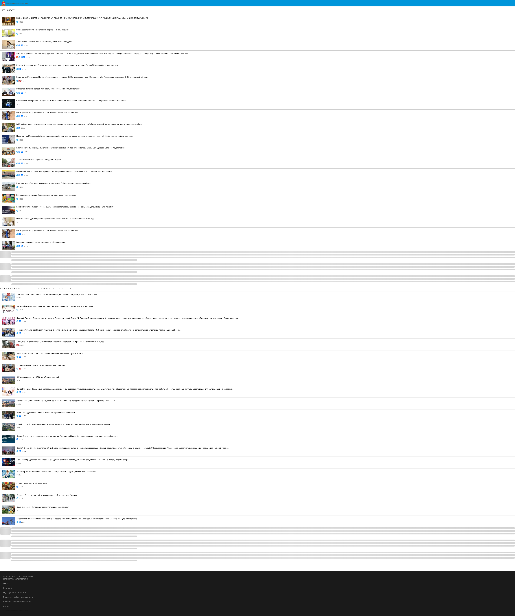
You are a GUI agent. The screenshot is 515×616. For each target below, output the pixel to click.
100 (71, 289)
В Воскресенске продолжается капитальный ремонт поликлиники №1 (47, 112)
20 (50, 289)
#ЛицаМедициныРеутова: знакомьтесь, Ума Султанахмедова (44, 42)
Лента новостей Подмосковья (17, 610)
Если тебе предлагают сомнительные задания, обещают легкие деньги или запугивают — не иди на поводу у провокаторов (73, 460)
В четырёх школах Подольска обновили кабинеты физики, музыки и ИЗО (49, 353)
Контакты (7, 588)
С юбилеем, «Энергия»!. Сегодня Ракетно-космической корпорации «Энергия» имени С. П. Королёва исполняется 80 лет (71, 101)
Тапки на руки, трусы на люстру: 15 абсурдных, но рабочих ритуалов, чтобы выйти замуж (56, 294)
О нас (5, 583)
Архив (6, 606)
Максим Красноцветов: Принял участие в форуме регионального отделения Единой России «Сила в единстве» (67, 65)
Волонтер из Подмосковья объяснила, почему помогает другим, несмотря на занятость (56, 471)
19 (47, 289)
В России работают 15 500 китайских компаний (37, 377)
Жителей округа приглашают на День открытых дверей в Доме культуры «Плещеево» (55, 306)
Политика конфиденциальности (18, 597)
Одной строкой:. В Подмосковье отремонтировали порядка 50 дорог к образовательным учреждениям (63, 424)
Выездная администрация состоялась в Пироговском (40, 242)
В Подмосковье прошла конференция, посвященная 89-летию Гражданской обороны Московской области (64, 171)
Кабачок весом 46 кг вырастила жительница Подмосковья (42, 507)
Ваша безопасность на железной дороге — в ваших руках (42, 30)
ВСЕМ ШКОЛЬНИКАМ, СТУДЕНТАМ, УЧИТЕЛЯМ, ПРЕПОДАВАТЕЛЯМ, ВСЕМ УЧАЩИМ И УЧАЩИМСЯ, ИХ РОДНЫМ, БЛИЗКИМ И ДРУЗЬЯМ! (82, 18)
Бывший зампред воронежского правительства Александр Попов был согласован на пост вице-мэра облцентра (67, 436)
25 (65, 289)
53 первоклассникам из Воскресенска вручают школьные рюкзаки (46, 195)
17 (41, 289)
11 (22, 289)
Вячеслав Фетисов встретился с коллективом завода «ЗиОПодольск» (48, 89)
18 (44, 289)
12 (25, 289)
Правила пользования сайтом (17, 601)
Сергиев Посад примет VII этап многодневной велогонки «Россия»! (46, 495)
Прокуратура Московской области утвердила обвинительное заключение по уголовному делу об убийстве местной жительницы (74, 136)
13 (28, 289)
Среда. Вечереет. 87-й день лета (31, 483)
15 (35, 289)
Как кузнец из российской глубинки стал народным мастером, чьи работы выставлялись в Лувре (60, 342)
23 (59, 289)
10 (19, 289)
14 (31, 289)
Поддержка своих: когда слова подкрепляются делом (40, 365)
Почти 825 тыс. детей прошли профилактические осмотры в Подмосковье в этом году (55, 219)
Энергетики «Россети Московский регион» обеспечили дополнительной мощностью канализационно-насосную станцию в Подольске (76, 519)
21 (53, 289)
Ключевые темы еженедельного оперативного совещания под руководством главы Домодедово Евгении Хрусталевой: (70, 148)
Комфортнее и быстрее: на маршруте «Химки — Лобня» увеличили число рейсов (53, 183)
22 (56, 289)
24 (62, 289)
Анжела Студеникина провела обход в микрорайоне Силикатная (45, 412)
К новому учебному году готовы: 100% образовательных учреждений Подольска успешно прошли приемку (64, 207)
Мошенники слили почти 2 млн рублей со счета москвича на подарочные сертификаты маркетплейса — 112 (65, 401)
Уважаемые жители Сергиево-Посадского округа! (38, 160)
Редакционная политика (14, 592)
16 (38, 289)
